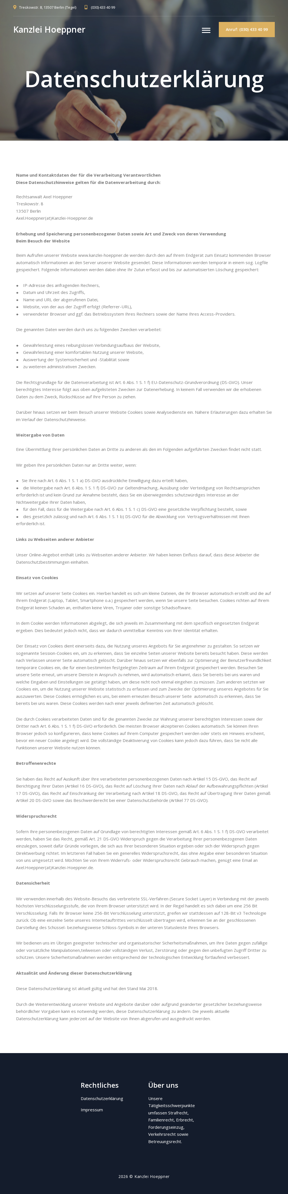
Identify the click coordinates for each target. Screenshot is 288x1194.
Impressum (92, 1109)
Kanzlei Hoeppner (49, 29)
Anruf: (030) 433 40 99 (247, 29)
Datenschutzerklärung (102, 1098)
